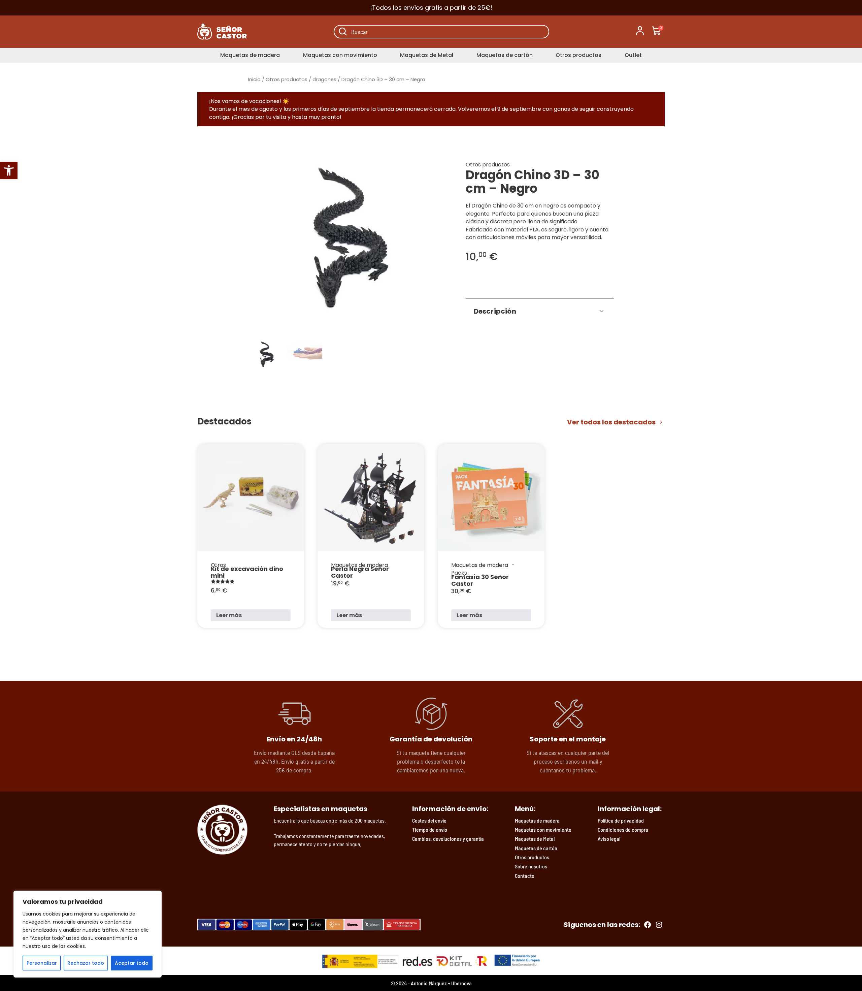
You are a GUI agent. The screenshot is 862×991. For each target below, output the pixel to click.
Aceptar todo (131, 963)
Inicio (254, 79)
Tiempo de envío (429, 829)
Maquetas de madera (250, 55)
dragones (324, 79)
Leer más (229, 615)
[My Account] (640, 31)
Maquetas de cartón (504, 55)
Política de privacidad (621, 820)
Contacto (524, 875)
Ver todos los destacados (611, 422)
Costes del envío (429, 820)
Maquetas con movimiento (340, 55)
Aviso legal (609, 838)
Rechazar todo (85, 963)
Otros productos (578, 55)
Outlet (633, 55)
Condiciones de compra (623, 829)
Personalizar (42, 963)
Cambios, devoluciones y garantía (448, 838)
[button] (9, 170)
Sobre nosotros (531, 866)
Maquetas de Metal (426, 55)
